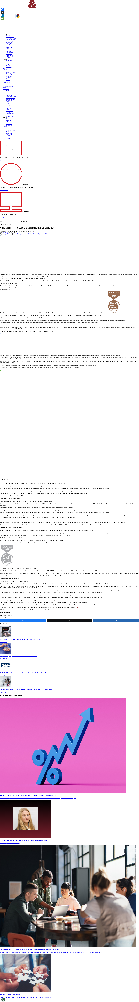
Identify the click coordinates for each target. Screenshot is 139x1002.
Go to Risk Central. (4, 190)
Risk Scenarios (9, 52)
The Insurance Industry (11, 38)
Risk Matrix (8, 51)
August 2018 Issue (8, 234)
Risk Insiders (9, 43)
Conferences (6, 64)
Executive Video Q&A (11, 56)
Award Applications (10, 72)
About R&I (8, 77)
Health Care (32, 234)
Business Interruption (18, 234)
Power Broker (9, 47)
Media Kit (8, 80)
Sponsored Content (10, 55)
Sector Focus (9, 44)
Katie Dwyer (5, 232)
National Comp (9, 42)
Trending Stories (6, 82)
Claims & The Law (10, 39)
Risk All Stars (9, 48)
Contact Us (8, 78)
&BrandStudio (9, 74)
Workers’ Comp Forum (11, 41)
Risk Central (9, 50)
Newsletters (8, 73)
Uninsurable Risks (45, 234)
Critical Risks (9, 35)
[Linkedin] (2, 15)
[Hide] (1, 21)
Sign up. (1, 160)
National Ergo (9, 67)
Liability (38, 234)
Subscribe (8, 63)
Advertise (5, 68)
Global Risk (26, 234)
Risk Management (10, 37)
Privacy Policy (9, 76)
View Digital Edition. (4, 217)
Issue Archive (9, 61)
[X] (2, 12)
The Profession (6, 90)
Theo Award (9, 54)
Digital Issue (9, 60)
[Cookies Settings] (3, 999)
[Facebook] (2, 9)
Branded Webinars (10, 57)
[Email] (2, 18)
